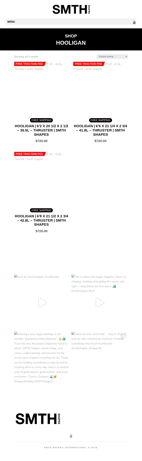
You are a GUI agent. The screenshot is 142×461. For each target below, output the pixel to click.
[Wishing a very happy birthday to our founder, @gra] (42, 360)
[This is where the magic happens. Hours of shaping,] (99, 302)
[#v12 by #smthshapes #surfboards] (42, 302)
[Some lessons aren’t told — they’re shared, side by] (99, 360)
